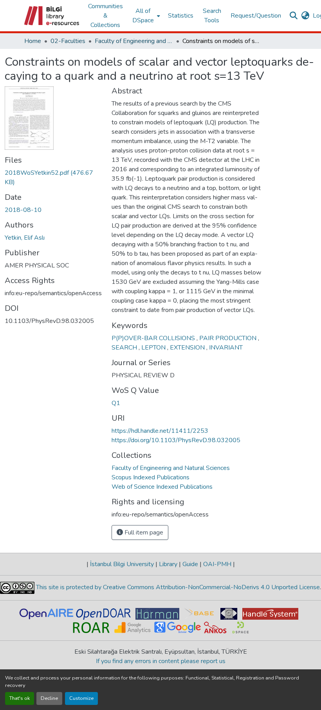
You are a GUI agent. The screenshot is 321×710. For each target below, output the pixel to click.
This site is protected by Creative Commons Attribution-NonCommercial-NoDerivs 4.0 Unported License (177, 587)
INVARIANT (226, 347)
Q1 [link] (116, 403)
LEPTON (154, 347)
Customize (81, 698)
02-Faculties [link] (67, 41)
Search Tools (212, 16)
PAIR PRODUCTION (228, 338)
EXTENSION (188, 347)
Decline (49, 698)
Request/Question (256, 15)
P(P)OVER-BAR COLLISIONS (154, 338)
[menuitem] (145, 15)
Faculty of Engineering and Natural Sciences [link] (134, 41)
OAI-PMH (217, 564)
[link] (53, 177)
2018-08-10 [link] (23, 210)
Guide (190, 564)
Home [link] (32, 41)
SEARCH (125, 347)
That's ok (19, 698)
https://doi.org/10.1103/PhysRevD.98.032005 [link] (176, 440)
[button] (52, 15)
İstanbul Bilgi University (121, 564)
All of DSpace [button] (143, 16)
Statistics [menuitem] (180, 15)
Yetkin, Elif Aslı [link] (25, 237)
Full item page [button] (143, 532)
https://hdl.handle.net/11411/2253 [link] (160, 431)
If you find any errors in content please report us (160, 661)
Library (168, 564)
